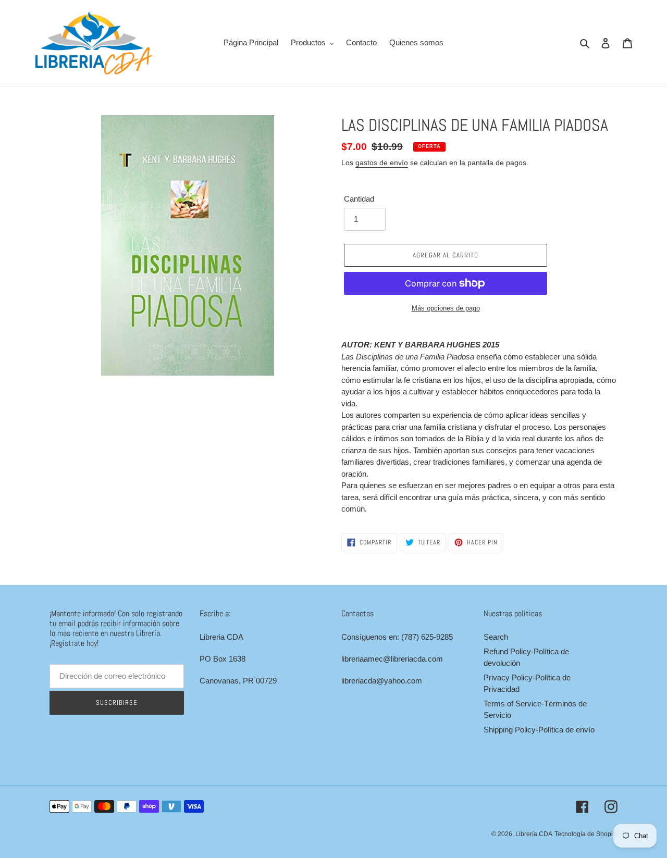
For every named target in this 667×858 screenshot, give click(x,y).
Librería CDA (533, 834)
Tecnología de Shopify (585, 834)
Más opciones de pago (446, 308)
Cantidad (359, 198)
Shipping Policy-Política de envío (539, 729)
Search (496, 636)
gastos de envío (381, 162)
